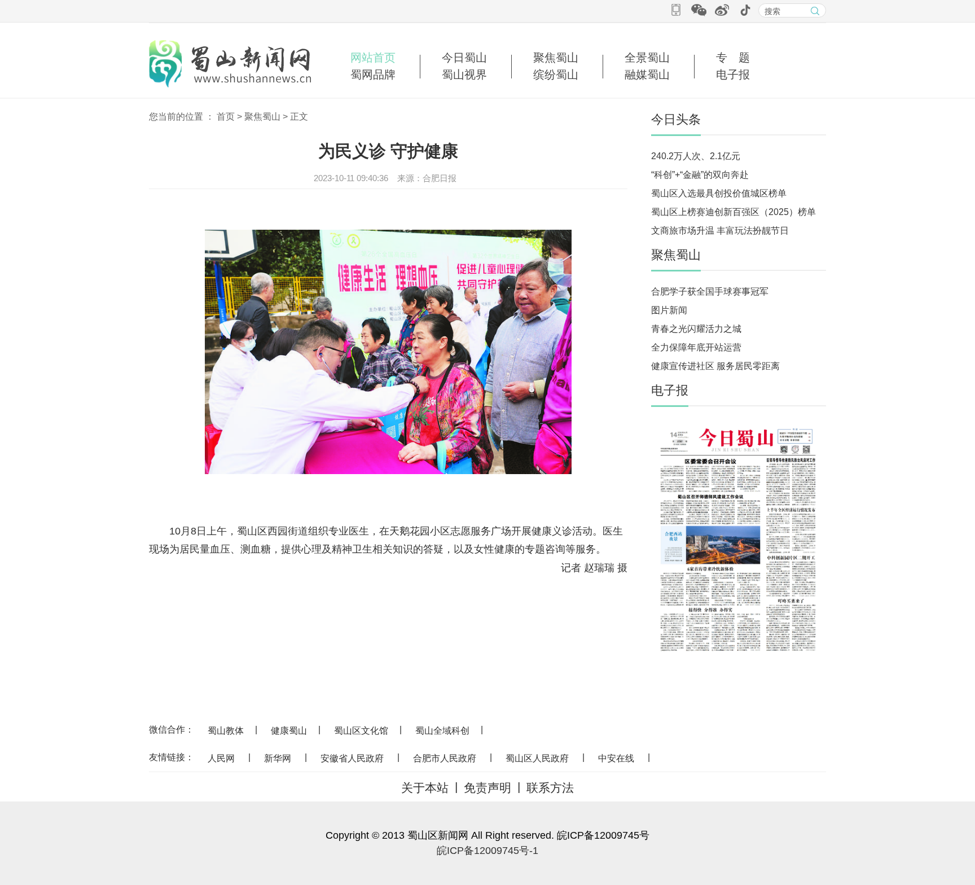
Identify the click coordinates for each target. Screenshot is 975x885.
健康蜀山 (289, 730)
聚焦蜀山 (555, 57)
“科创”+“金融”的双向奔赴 (700, 174)
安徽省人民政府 (352, 758)
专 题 (733, 57)
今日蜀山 (464, 57)
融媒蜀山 (647, 74)
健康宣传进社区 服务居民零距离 (715, 366)
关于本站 (425, 787)
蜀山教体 (226, 730)
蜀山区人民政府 (537, 758)
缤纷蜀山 (555, 74)
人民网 (221, 758)
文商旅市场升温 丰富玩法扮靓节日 (720, 230)
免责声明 (487, 787)
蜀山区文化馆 (361, 730)
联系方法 (550, 787)
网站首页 (373, 57)
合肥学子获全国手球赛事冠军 (709, 291)
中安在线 (616, 758)
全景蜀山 (647, 57)
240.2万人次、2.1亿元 (695, 156)
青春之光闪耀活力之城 (696, 329)
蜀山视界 (464, 74)
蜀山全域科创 (442, 730)
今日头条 (676, 119)
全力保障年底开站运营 (696, 347)
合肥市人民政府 (444, 758)
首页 (226, 116)
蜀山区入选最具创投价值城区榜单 (719, 193)
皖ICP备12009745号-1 (487, 850)
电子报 (733, 74)
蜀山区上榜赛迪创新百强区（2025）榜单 (733, 212)
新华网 (277, 758)
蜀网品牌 (373, 74)
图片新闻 (669, 310)
